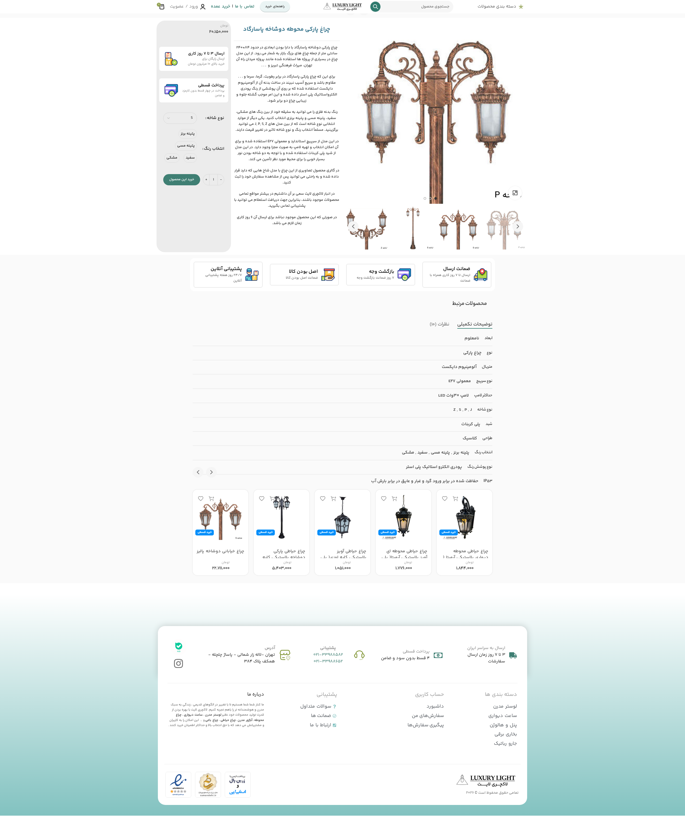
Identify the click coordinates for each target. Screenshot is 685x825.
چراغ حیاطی (228, 720)
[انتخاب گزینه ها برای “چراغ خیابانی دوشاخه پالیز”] (211, 498)
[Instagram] (178, 663)
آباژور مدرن (245, 720)
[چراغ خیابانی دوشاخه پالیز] (220, 517)
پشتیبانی (328, 648)
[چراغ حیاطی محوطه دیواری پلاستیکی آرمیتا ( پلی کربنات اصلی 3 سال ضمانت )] (464, 517)
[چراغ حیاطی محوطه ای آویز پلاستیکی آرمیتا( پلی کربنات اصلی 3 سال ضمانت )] (403, 517)
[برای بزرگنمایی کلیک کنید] (515, 192)
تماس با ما (244, 6)
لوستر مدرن (213, 714)
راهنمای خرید (275, 6)
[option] (435, 198)
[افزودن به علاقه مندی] (444, 498)
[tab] (474, 324)
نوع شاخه (215, 118)
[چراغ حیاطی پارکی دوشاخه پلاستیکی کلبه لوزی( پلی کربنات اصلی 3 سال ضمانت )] (281, 517)
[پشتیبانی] (359, 655)
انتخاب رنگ (214, 148)
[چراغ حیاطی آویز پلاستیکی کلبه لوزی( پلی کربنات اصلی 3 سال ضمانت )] (342, 517)
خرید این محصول (181, 179)
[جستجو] (375, 7)
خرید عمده (220, 6)
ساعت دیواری (193, 714)
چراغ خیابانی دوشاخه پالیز (220, 551)
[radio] (187, 134)
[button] (517, 226)
